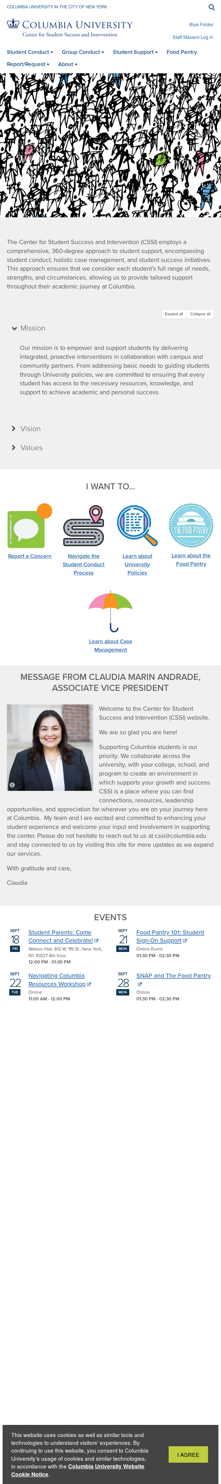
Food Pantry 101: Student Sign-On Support (170, 936)
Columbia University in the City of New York (57, 7)
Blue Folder (201, 24)
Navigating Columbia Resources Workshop (56, 979)
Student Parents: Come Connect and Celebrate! (60, 936)
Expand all (174, 314)
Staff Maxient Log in (193, 37)
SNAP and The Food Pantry (173, 975)
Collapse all (200, 314)
